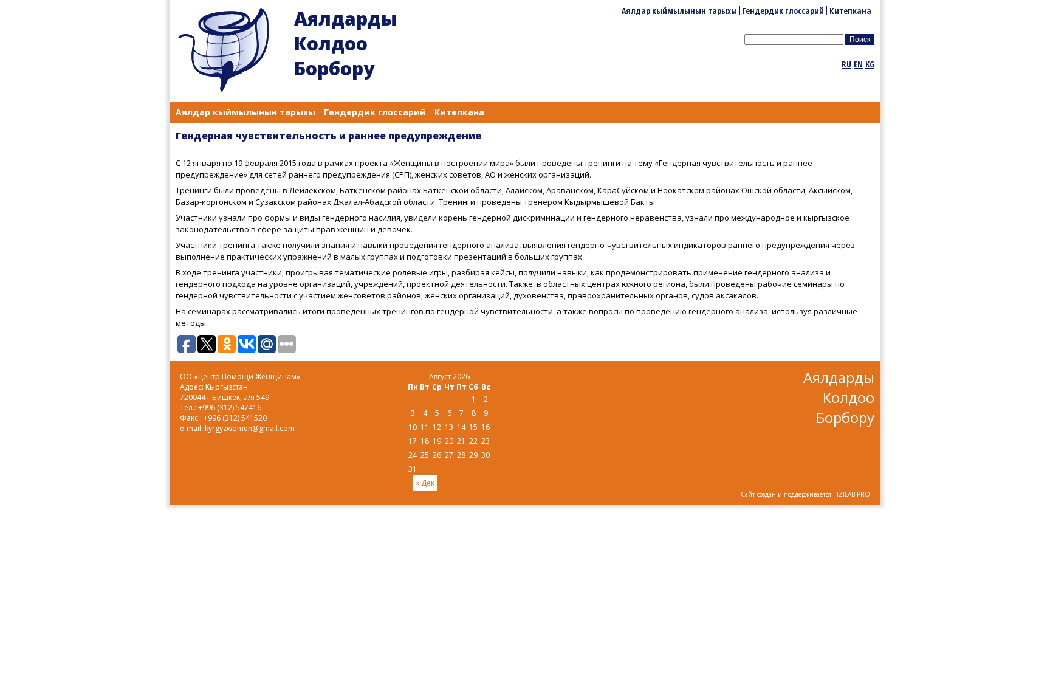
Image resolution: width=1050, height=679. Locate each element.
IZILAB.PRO (853, 494)
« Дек (424, 483)
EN (858, 64)
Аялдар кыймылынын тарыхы (679, 10)
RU (846, 64)
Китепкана (850, 10)
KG (869, 64)
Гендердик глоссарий (783, 10)
